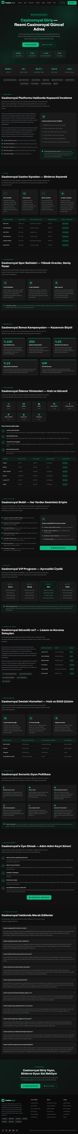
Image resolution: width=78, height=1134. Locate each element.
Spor (25, 2)
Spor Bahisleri (36, 79)
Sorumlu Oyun (50, 1111)
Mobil (43, 2)
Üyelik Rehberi (34, 1117)
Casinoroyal (35, 1130)
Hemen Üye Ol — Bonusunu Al (40, 897)
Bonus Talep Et (48, 44)
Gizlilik (70, 1130)
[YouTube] (13, 1130)
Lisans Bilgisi (66, 1114)
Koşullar (74, 1130)
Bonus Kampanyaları (35, 1108)
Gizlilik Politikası (67, 1103)
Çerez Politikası (66, 1111)
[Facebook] (17, 1130)
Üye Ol (73, 2)
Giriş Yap (62, 2)
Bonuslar (31, 2)
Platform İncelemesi (51, 1114)
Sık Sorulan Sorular (51, 1117)
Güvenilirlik (35, 83)
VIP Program (25, 83)
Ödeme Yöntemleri (58, 79)
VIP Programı (34, 1111)
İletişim (64, 1117)
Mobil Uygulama (34, 1114)
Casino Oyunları (25, 79)
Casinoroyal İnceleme (11, 79)
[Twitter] (3, 1130)
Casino (20, 2)
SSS (54, 2)
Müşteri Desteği (47, 83)
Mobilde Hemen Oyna (59, 548)
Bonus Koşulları (66, 1108)
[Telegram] (10, 1130)
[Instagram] (6, 1130)
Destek (49, 2)
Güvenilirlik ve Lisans (52, 1103)
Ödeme (38, 2)
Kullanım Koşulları (67, 1106)
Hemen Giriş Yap (31, 44)
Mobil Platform (70, 79)
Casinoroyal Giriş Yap (31, 1086)
